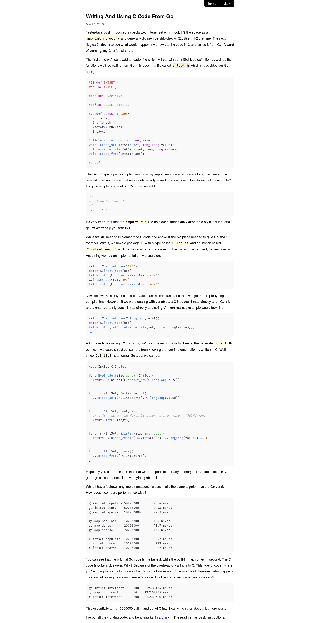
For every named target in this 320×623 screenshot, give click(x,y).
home (212, 3)
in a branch (163, 617)
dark (227, 3)
